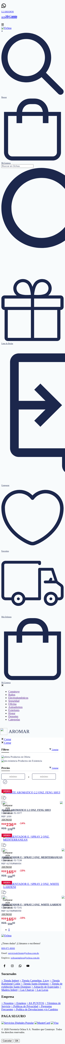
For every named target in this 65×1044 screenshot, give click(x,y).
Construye (14, 691)
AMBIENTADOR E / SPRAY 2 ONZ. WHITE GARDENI (31, 904)
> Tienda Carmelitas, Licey (34, 980)
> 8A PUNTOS (35, 1003)
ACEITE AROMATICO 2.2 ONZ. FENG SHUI (26, 810)
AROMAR (6, 819)
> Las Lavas (41, 989)
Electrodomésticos (18, 697)
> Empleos (20, 1003)
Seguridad (13, 700)
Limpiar (54, 749)
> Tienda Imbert (10, 980)
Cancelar (7, 1041)
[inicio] (6, 28)
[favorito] (3, 797)
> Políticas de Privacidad (24, 1006)
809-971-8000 (8, 948)
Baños (11, 694)
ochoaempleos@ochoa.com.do (25, 958)
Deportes (13, 716)
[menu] (2, 24)
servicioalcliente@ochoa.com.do (23, 953)
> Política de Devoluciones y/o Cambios (36, 1009)
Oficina (12, 703)
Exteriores (13, 710)
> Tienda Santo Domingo (35, 983)
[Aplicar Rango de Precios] (4, 782)
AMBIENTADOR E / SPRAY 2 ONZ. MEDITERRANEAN (31, 857)
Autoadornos (15, 707)
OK (16, 1041)
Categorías (14, 719)
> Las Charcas (26, 989)
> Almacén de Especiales (45, 986)
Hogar (11, 713)
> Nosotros (7, 1003)
